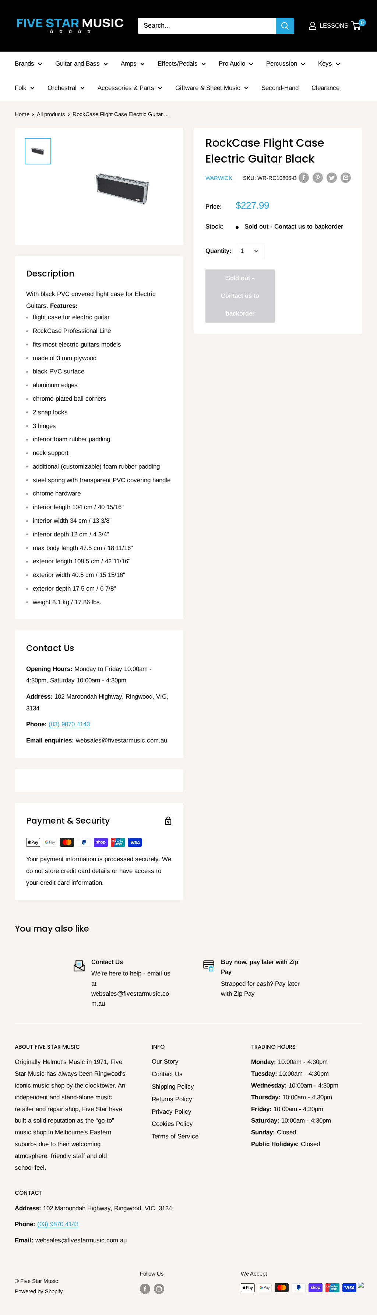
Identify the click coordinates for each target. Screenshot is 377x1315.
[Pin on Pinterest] (318, 178)
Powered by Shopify (39, 1291)
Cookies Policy (172, 1123)
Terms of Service (175, 1136)
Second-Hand (280, 87)
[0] (356, 25)
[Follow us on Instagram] (159, 1288)
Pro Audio (232, 63)
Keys (325, 63)
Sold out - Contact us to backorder (240, 296)
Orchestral (62, 87)
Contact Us (167, 1074)
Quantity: (218, 250)
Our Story (165, 1061)
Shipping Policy (173, 1086)
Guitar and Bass (77, 63)
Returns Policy (172, 1099)
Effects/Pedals (178, 63)
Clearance (325, 87)
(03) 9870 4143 (69, 724)
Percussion (281, 63)
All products (51, 114)
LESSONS (334, 25)
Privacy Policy (171, 1111)
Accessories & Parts (126, 87)
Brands (24, 63)
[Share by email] (346, 178)
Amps (129, 63)
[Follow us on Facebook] (145, 1288)
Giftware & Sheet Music (207, 87)
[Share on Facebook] (304, 178)
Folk (21, 87)
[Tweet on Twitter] (332, 178)
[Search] (285, 26)
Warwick (218, 178)
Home (22, 114)
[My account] (312, 26)
